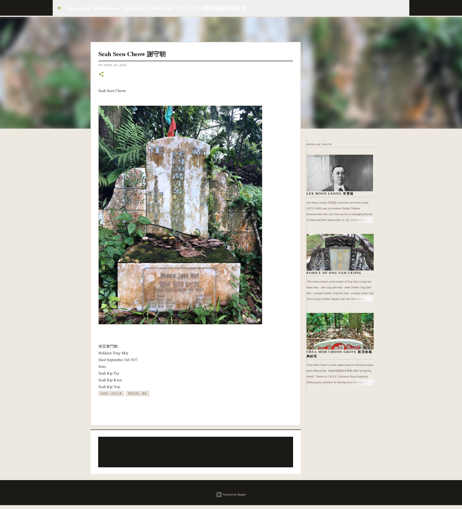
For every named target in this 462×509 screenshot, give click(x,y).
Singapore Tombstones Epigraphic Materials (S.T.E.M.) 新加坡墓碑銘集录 (156, 8)
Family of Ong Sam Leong (334, 272)
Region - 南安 (137, 393)
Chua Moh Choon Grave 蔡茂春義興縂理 (339, 353)
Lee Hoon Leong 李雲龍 (330, 193)
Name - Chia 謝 (111, 393)
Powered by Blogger (234, 494)
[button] (101, 74)
